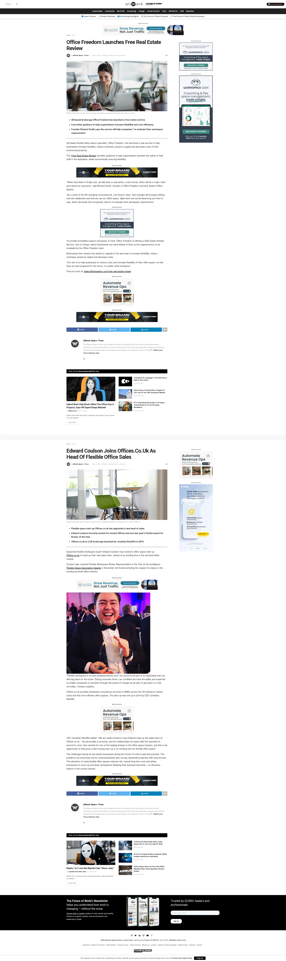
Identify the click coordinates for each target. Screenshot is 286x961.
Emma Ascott (72, 411)
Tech (164, 11)
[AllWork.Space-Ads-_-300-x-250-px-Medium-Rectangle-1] (117, 292)
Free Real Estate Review (83, 155)
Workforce (173, 11)
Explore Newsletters (276, 4)
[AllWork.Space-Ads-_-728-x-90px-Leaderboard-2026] (143, 30)
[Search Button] (16, 4)
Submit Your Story (98, 945)
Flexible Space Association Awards (83, 567)
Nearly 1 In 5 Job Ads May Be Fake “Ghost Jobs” (90, 868)
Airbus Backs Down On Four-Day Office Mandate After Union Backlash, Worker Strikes (149, 869)
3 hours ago (139, 383)
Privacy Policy (122, 945)
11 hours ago (139, 874)
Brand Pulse (183, 945)
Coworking (131, 11)
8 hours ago (139, 847)
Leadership (110, 11)
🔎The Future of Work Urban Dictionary (187, 16)
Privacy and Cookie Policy (182, 958)
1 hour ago (83, 411)
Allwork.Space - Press (81, 55)
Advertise (86, 945)
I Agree (199, 958)
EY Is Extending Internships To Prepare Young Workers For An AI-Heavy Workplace (149, 405)
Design (142, 11)
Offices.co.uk (72, 555)
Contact (153, 945)
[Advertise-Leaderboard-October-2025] (117, 172)
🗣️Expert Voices (88, 16)
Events (199, 945)
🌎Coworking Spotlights (128, 16)
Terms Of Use (135, 945)
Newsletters (111, 945)
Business (190, 11)
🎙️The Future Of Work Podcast (154, 16)
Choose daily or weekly (75, 913)
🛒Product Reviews (106, 16)
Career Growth (153, 11)
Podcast (192, 945)
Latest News (97, 11)
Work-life (120, 11)
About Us (145, 945)
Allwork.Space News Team (77, 871)
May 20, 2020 (96, 55)
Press (74, 35)
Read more (72, 422)
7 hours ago (92, 871)
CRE (182, 11)
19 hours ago (139, 395)
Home (68, 35)
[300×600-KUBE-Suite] (196, 518)
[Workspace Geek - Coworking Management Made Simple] (117, 223)
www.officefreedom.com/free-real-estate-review (107, 271)
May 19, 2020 (96, 464)
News (70, 863)
